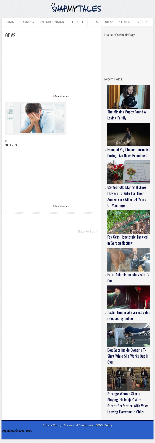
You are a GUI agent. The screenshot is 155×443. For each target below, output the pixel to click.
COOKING (27, 22)
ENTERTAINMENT (53, 22)
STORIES (125, 22)
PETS (94, 22)
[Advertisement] (51, 67)
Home (9, 22)
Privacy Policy (52, 425)
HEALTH (78, 22)
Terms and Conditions (79, 425)
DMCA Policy (104, 425)
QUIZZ (108, 22)
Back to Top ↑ (87, 231)
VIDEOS (142, 22)
